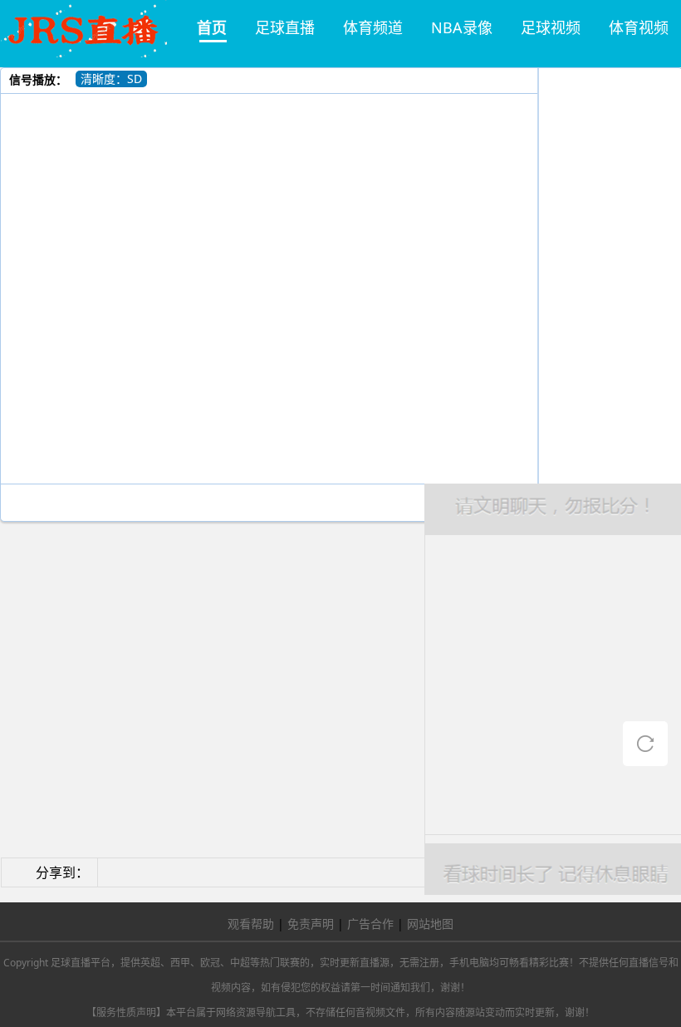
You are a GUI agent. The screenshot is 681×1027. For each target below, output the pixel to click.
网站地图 (430, 923)
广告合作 (370, 923)
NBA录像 (461, 27)
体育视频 (639, 27)
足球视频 (551, 27)
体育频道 (373, 27)
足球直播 (285, 27)
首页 (212, 27)
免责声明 (310, 923)
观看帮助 (251, 923)
